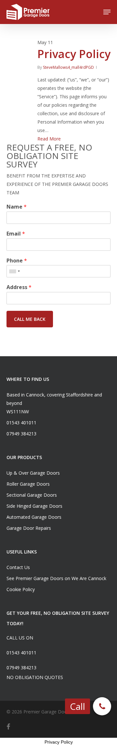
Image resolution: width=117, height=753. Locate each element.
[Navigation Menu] (106, 12)
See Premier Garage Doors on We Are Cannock (56, 578)
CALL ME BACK (30, 319)
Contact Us (18, 567)
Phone (16, 260)
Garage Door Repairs (28, 528)
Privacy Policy (73, 53)
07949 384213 (21, 434)
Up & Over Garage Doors (33, 473)
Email (15, 233)
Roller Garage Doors (28, 484)
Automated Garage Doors (33, 517)
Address (19, 287)
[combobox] (14, 271)
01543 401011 (21, 422)
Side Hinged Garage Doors (34, 506)
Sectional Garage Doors (31, 495)
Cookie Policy (20, 589)
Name (16, 206)
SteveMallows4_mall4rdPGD (68, 67)
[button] (102, 706)
